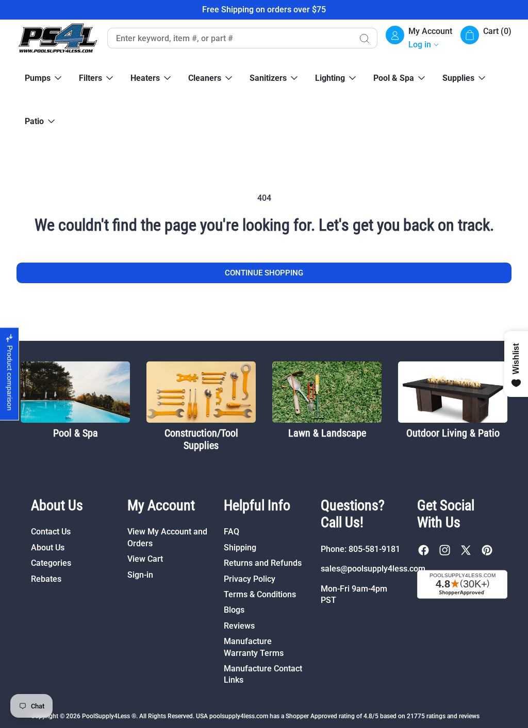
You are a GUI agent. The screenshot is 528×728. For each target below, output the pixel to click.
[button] (486, 38)
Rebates (46, 579)
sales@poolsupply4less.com (373, 569)
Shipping (240, 547)
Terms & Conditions (260, 594)
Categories (51, 563)
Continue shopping (264, 273)
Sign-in (140, 575)
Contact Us (51, 531)
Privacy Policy (249, 579)
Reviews (239, 626)
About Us (47, 547)
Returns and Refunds (263, 563)
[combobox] (229, 38)
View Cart (145, 559)
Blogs (234, 610)
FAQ (231, 531)
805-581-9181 (374, 549)
